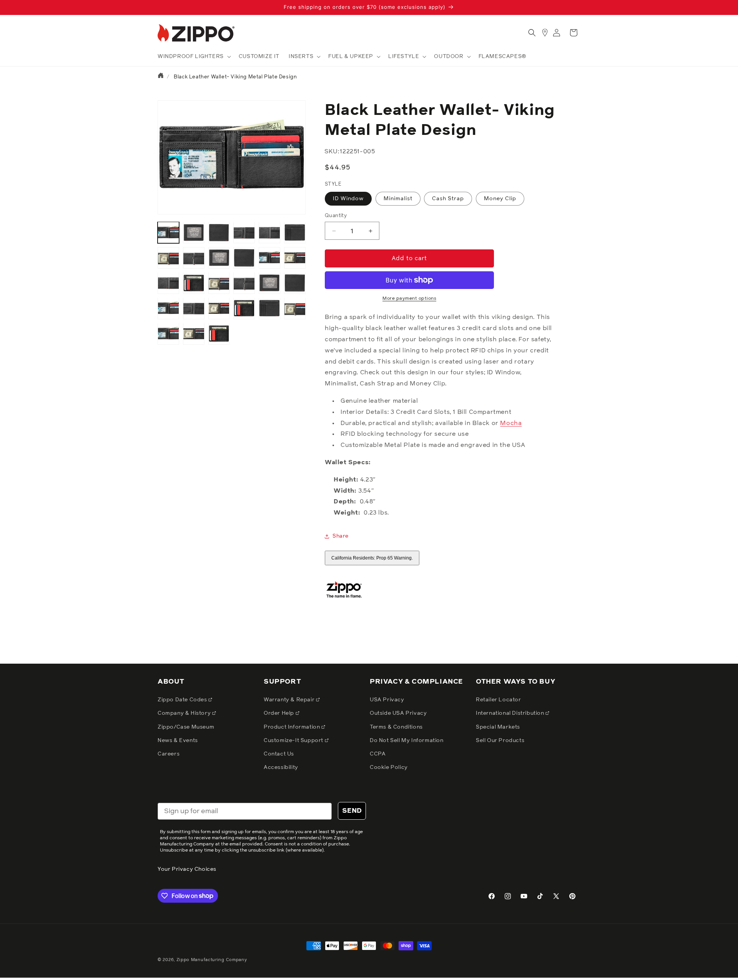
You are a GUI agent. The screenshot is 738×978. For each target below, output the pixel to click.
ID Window (348, 198)
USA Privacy (387, 699)
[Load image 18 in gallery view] (244, 283)
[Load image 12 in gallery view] (244, 258)
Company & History (185, 713)
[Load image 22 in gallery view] (193, 308)
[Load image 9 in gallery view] (168, 258)
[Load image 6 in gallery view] (269, 232)
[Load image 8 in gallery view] (295, 232)
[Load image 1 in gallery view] (168, 232)
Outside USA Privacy (398, 713)
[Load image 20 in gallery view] (295, 283)
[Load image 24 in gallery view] (244, 308)
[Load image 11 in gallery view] (219, 258)
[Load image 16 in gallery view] (193, 283)
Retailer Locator (498, 699)
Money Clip (500, 198)
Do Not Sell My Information (407, 740)
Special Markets (498, 727)
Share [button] (340, 536)
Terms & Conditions (396, 727)
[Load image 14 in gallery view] (295, 258)
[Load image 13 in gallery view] (269, 258)
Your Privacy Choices (187, 869)
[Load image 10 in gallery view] (193, 258)
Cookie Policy (389, 767)
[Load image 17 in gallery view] (219, 283)
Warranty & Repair (290, 699)
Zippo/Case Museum (186, 727)
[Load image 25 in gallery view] (269, 308)
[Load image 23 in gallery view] (219, 308)
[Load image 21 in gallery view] (168, 308)
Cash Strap (448, 198)
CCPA (378, 754)
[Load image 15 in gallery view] (168, 283)
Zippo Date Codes (183, 699)
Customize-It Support (294, 740)
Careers (169, 754)
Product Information (292, 727)
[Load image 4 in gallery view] (244, 232)
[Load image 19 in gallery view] (269, 283)
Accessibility (281, 767)
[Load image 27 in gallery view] (168, 333)
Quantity (336, 215)
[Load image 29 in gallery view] (219, 333)
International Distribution (510, 713)
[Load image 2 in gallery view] (193, 232)
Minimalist (398, 198)
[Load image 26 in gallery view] (295, 308)
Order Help (280, 713)
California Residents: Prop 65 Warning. (372, 558)
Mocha (511, 423)
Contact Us (279, 754)
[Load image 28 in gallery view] (193, 333)
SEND (352, 810)
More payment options (409, 298)
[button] (193, 56)
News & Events (178, 740)
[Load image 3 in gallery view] (219, 232)
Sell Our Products (500, 740)
